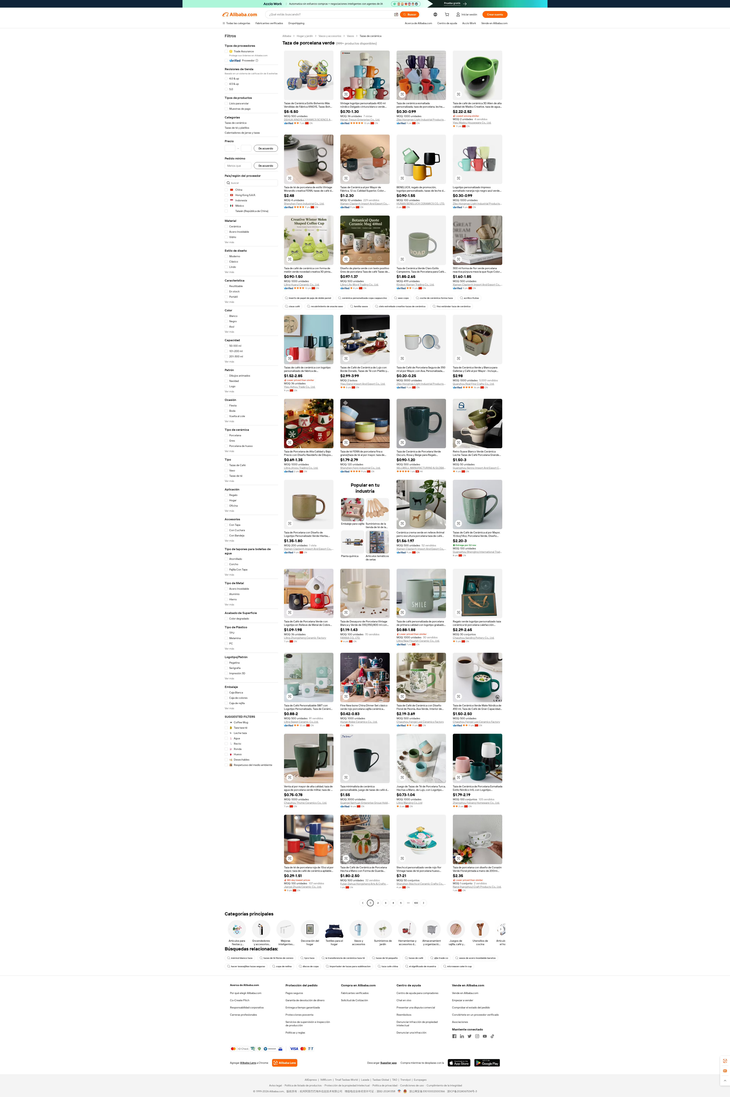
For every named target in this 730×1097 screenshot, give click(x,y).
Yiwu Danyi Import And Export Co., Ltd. (362, 383)
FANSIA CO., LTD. (350, 637)
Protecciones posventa (299, 1014)
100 (416, 903)
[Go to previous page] (362, 902)
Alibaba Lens (248, 1062)
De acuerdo (266, 148)
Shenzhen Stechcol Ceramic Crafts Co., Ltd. (421, 883)
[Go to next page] (423, 902)
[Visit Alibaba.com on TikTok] (492, 1036)
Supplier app (388, 1062)
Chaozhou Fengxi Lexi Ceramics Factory (420, 721)
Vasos (350, 35)
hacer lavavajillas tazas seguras (248, 966)
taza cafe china (390, 966)
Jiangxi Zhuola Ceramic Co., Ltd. (302, 886)
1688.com (326, 1079)
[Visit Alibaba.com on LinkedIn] (462, 1036)
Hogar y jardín (305, 35)
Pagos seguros (294, 993)
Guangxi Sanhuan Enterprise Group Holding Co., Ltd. (365, 802)
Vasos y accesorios (330, 35)
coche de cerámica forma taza (436, 298)
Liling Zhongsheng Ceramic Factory (305, 637)
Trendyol (405, 1079)
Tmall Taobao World (346, 1079)
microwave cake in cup (459, 966)
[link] (725, 1061)
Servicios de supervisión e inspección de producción (308, 1023)
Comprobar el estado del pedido (471, 1007)
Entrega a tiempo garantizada (303, 1007)
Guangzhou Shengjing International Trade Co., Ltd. (477, 551)
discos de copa (311, 966)
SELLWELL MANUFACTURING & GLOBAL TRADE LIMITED (421, 467)
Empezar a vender (462, 1000)
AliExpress (311, 1079)
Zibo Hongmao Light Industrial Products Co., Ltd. (421, 119)
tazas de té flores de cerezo (278, 958)
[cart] (448, 15)
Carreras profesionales (243, 1014)
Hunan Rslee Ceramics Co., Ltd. (358, 721)
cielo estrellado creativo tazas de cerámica (402, 306)
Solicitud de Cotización (354, 1000)
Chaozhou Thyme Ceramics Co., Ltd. (305, 802)
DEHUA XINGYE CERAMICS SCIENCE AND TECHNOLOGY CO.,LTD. (308, 119)
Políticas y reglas (295, 1032)
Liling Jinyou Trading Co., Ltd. (301, 467)
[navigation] (251, 470)
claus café (294, 306)
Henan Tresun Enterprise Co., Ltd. (360, 119)
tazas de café (416, 958)
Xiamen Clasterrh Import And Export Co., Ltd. (365, 203)
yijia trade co (441, 958)
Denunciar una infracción (411, 1032)
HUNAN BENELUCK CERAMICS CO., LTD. (421, 203)
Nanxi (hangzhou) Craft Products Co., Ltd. (477, 886)
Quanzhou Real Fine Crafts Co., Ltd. (473, 383)
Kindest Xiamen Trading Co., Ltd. (415, 284)
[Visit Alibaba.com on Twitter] (469, 1036)
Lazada (365, 1079)
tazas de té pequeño (387, 958)
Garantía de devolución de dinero (305, 1000)
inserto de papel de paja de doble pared (310, 298)
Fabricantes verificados (355, 993)
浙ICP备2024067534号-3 (462, 1091)
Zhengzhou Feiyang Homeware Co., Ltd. (476, 802)
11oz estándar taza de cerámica (453, 306)
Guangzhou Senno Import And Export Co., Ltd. (477, 467)
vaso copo (403, 298)
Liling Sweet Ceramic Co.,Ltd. (301, 721)
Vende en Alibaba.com (465, 993)
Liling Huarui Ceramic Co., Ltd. (301, 284)
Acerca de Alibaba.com (244, 985)
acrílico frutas (471, 298)
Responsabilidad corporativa (246, 1007)
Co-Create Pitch (239, 1000)
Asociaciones (460, 1021)
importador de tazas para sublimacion (350, 966)
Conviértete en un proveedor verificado (475, 1014)
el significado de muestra (422, 966)
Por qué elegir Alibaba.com (245, 993)
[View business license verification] (399, 1091)
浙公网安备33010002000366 (427, 1091)
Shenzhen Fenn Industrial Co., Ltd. (304, 203)
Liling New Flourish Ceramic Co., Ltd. (418, 640)
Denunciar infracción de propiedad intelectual (417, 1023)
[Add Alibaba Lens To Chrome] (284, 1063)
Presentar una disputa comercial (416, 1007)
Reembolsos (404, 1014)
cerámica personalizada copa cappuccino (364, 298)
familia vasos (361, 306)
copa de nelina (284, 966)
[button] (396, 14)
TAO (394, 1079)
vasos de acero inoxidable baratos (477, 958)
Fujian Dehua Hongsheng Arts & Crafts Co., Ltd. (365, 883)
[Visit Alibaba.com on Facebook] (454, 1036)
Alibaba (286, 35)
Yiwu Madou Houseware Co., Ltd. (472, 122)
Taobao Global (380, 1079)
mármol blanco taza (241, 958)
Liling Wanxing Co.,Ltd (409, 802)
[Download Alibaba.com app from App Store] (459, 1063)
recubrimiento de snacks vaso (327, 306)
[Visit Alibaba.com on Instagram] (477, 1036)
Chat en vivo (404, 1000)
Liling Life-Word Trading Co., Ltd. (359, 284)
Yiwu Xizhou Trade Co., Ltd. (299, 386)
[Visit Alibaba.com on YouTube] (484, 1036)
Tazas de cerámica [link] (370, 35)
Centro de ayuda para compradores (417, 993)
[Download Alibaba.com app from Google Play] (487, 1063)
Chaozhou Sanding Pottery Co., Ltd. (473, 637)
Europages (420, 1079)
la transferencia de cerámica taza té (345, 958)
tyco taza (309, 958)
